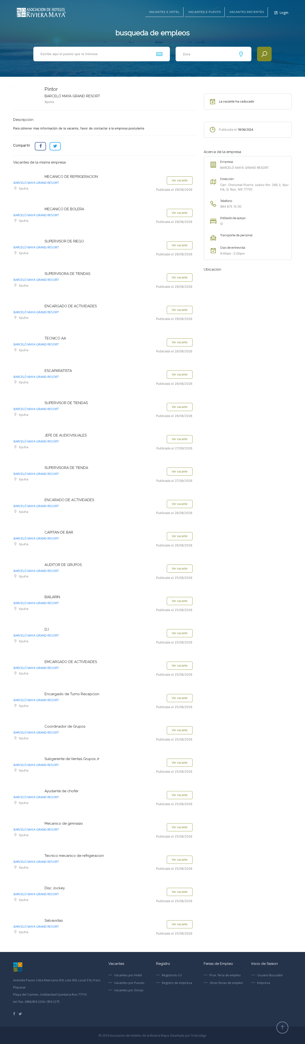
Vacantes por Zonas (128, 990)
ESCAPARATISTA (58, 371)
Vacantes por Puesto (129, 983)
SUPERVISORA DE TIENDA (66, 468)
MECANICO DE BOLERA (64, 209)
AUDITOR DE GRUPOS (63, 565)
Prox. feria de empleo (225, 975)
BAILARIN (52, 597)
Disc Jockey (55, 888)
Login (284, 12)
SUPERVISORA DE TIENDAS (67, 274)
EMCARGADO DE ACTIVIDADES (71, 662)
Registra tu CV (172, 975)
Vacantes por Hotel (128, 975)
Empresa (263, 983)
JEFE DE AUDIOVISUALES (66, 435)
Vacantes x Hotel (164, 12)
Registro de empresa (177, 983)
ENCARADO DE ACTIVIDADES (69, 500)
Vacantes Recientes (246, 12)
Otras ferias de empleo (226, 983)
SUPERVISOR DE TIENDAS (66, 403)
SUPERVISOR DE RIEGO (64, 241)
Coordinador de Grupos (65, 726)
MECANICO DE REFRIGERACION (71, 177)
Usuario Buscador (270, 975)
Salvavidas (54, 920)
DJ (47, 629)
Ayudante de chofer (61, 791)
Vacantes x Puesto (204, 12)
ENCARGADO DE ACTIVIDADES (71, 306)
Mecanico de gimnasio (64, 823)
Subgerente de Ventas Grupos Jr (72, 759)
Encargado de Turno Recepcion (72, 694)
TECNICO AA (55, 338)
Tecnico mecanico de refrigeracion (74, 856)
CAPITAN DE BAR (59, 532)
